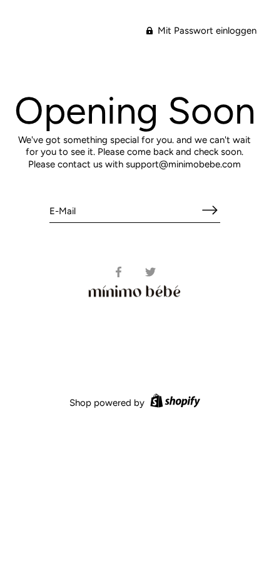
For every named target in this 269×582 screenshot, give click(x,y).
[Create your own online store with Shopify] (173, 402)
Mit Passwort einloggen (205, 30)
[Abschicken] (210, 210)
